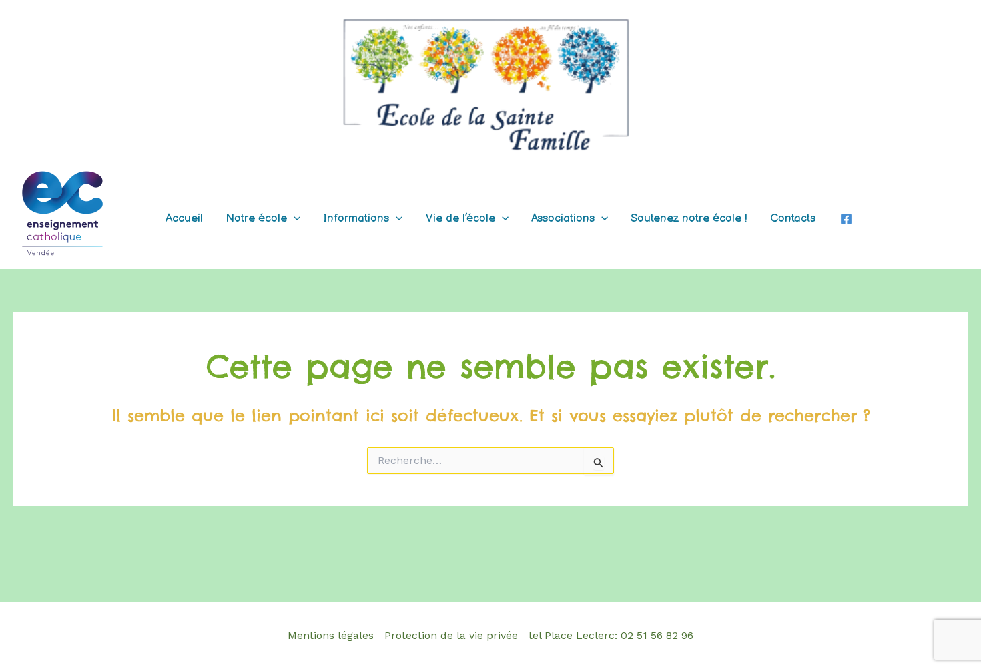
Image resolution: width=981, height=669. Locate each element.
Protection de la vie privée (451, 635)
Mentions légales (331, 635)
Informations (356, 218)
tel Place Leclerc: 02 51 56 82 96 (611, 635)
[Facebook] (846, 219)
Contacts (792, 218)
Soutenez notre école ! (689, 218)
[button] (293, 218)
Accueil (184, 218)
